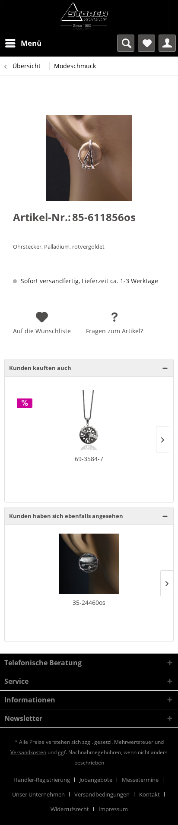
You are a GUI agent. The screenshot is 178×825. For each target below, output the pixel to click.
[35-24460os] (89, 564)
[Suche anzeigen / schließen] (125, 43)
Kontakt (149, 794)
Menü (31, 43)
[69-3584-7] (89, 420)
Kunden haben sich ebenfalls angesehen (66, 516)
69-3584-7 (89, 459)
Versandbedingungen (102, 794)
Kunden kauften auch (40, 368)
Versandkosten (28, 752)
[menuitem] (23, 43)
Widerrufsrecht (70, 809)
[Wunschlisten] (146, 43)
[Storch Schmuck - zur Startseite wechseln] (89, 15)
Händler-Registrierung (41, 780)
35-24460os (89, 602)
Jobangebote (95, 780)
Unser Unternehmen (38, 794)
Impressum (113, 809)
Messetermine (140, 780)
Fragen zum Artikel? (114, 331)
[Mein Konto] (167, 43)
